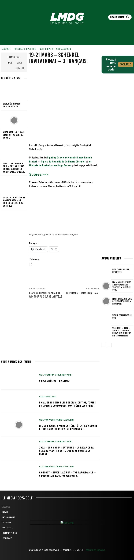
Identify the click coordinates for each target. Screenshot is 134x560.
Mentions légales (95, 549)
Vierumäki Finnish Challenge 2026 (11, 105)
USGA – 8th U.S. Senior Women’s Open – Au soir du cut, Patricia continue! (14, 201)
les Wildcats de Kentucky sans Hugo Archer (60, 163)
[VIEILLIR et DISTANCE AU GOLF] (106, 316)
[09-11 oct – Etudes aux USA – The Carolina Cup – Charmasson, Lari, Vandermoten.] (18, 471)
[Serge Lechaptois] (5, 65)
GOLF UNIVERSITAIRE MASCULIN (55, 48)
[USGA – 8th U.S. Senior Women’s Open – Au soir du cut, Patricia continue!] (14, 186)
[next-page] (109, 345)
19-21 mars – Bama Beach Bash (82, 293)
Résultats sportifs (25, 48)
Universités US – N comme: (54, 380)
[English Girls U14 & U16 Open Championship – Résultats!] (106, 301)
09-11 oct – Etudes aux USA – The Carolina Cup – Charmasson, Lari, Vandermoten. (67, 473)
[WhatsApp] (84, 71)
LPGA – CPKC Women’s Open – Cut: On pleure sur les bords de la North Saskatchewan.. (14, 167)
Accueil (6, 48)
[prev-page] (104, 345)
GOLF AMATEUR (47, 397)
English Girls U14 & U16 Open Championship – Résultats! (122, 301)
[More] (92, 71)
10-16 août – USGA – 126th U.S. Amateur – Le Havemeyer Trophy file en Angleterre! (121, 332)
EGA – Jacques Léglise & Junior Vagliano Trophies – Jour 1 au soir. (121, 286)
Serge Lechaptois (19, 65)
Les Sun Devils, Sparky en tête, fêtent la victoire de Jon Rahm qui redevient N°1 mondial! (68, 427)
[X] (68, 71)
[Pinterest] (76, 71)
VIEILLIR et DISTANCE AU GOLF (122, 316)
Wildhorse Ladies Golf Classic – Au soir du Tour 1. (13, 135)
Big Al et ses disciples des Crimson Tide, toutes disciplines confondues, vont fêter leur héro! (67, 403)
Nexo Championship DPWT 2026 (120, 270)
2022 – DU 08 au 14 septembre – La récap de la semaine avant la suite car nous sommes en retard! (66, 450)
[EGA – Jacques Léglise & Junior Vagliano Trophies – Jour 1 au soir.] (106, 286)
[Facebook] (60, 71)
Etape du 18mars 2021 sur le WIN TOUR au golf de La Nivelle (45, 294)
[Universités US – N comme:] (18, 378)
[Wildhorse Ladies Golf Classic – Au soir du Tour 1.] (14, 120)
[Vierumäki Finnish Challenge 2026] (14, 92)
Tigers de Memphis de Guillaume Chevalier (63, 161)
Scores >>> (38, 174)
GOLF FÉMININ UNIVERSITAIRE (55, 375)
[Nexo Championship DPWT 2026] (106, 270)
